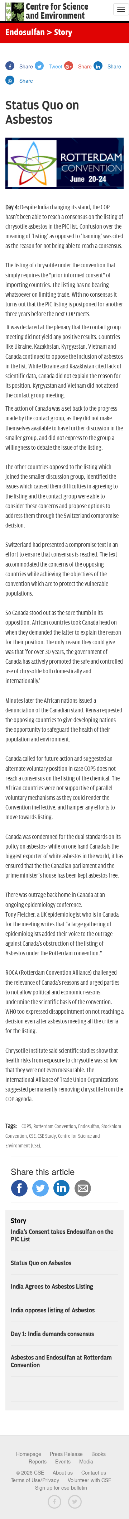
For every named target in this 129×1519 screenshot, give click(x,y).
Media (86, 1462)
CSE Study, (48, 1136)
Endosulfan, (89, 1126)
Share (25, 66)
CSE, (33, 1136)
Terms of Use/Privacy (35, 1480)
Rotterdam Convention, (55, 1126)
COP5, (27, 1126)
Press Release (66, 1454)
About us (63, 1473)
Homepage (28, 1454)
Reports (38, 1462)
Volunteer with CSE (89, 1480)
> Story (59, 33)
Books (98, 1454)
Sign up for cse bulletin (61, 1488)
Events (63, 1462)
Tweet (54, 66)
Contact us (93, 1473)
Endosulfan (25, 33)
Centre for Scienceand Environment (57, 11)
